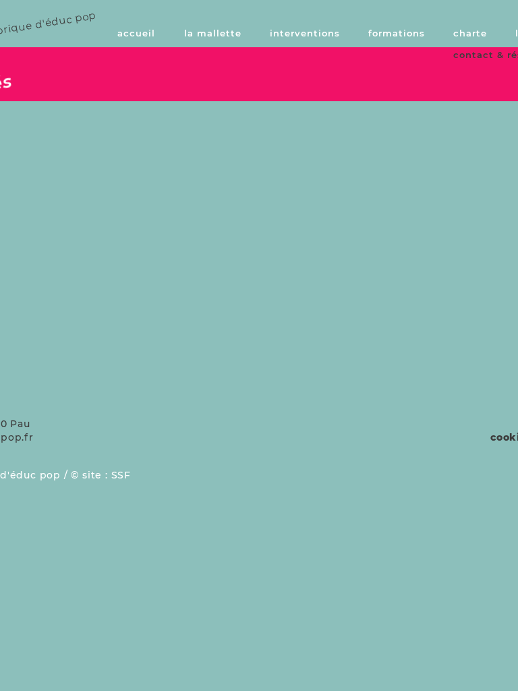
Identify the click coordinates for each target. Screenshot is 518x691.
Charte (470, 33)
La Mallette (212, 33)
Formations (396, 33)
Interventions (305, 33)
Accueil (136, 33)
